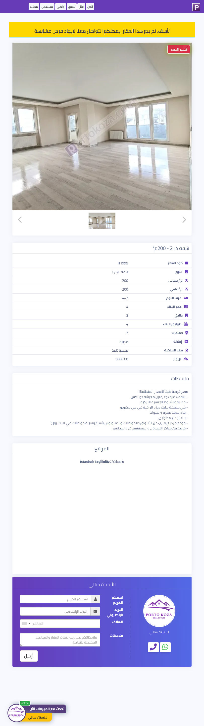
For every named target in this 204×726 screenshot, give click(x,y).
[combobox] (26, 624)
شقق (71, 6)
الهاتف (117, 622)
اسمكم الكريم (117, 600)
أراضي (60, 6)
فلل (81, 6)
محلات (34, 6)
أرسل (29, 656)
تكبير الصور (179, 49)
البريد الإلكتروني (115, 612)
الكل (90, 6)
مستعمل (47, 6)
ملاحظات (116, 635)
